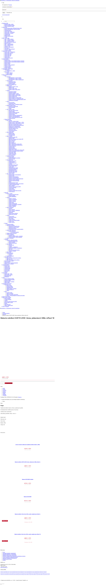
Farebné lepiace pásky (13, 162)
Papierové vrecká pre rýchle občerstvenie (16, 178)
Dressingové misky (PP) (13, 137)
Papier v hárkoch (10, 72)
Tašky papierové (10, 42)
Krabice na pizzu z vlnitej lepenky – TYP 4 (16, 122)
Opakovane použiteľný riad (11, 84)
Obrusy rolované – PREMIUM (14, 210)
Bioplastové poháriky (12, 92)
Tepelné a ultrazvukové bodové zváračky (16, 150)
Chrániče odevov (12, 161)
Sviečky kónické (12, 219)
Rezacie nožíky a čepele (8, 302)
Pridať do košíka (9, 383)
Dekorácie (6, 239)
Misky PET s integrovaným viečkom (13, 259)
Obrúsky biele (11, 202)
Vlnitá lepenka (6, 69)
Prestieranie (11, 212)
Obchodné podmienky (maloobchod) (9, 553)
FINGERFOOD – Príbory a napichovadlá (16, 79)
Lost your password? (5, 14)
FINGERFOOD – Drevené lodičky (15, 77)
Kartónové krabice (5, 58)
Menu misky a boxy (7, 256)
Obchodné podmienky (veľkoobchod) (9, 554)
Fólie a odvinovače (10, 132)
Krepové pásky (12, 29)
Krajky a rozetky (9, 193)
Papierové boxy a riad (11, 262)
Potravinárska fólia (7, 275)
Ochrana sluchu (7, 265)
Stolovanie (6, 192)
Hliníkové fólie (11, 133)
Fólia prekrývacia (7, 304)
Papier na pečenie (12, 158)
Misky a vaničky (9, 136)
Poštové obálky (7, 282)
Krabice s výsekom (7, 65)
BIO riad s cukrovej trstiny (9, 260)
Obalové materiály (7, 119)
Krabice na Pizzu (7, 63)
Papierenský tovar (7, 284)
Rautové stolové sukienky (13, 213)
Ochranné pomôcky (5, 264)
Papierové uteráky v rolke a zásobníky (15, 237)
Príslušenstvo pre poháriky (13, 100)
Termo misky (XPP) (12, 151)
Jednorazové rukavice (12, 228)
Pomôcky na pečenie (10, 155)
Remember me (9, 12)
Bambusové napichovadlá (13, 106)
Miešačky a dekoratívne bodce (12, 240)
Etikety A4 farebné (10, 293)
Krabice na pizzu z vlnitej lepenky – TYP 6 (16, 123)
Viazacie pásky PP (7, 55)
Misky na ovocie (12, 141)
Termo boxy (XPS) (12, 129)
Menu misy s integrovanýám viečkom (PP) (16, 125)
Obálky (3, 277)
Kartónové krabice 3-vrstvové (14, 60)
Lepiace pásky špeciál (8, 31)
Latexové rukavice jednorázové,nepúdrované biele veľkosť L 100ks (27, 444)
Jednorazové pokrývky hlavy (14, 227)
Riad (5, 75)
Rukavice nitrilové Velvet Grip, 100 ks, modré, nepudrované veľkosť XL (28, 534)
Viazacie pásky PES (7, 53)
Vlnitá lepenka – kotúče (11, 70)
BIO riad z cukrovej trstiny (13, 110)
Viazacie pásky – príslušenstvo (9, 51)
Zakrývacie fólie (12, 172)
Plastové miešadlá (12, 242)
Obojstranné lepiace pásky (13, 167)
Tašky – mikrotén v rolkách (9, 41)
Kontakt (4, 560)
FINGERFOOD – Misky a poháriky (15, 78)
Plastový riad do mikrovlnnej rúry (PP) (15, 117)
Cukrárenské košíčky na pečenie (14, 157)
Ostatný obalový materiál (6, 297)
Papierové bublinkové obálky (9, 25)
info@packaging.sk (4, 567)
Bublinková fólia (5, 23)
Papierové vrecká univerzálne (14, 180)
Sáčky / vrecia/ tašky (5, 38)
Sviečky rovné (11, 221)
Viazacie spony (7, 56)
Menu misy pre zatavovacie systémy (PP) (16, 139)
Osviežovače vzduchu (15, 232)
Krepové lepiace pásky (13, 165)
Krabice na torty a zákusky (9, 263)
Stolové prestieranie (10, 207)
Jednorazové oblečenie (11, 225)
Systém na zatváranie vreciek (14, 184)
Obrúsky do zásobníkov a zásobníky (15, 204)
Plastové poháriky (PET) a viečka (15, 95)
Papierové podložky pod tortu (14, 112)
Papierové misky (12, 111)
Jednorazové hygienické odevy (14, 226)
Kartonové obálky (7, 280)
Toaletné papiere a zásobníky (12, 233)
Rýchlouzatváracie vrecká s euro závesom (16, 183)
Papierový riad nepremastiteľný (14, 116)
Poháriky (8, 90)
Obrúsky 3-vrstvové (12, 201)
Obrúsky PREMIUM (12, 205)
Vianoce (10, 254)
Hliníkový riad (11, 87)
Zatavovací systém (12, 154)
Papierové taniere (12, 114)
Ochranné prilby (7, 268)
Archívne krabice (7, 66)
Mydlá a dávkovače (12, 231)
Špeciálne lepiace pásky (13, 171)
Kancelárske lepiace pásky (13, 164)
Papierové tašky (11, 175)
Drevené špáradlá (12, 107)
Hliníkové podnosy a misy (13, 86)
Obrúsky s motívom (12, 206)
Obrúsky (8, 197)
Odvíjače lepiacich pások (8, 36)
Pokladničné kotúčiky (12, 169)
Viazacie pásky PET (7, 54)
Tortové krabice (11, 131)
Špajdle (10, 108)
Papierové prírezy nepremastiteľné (15, 174)
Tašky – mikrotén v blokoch (9, 40)
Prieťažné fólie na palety (13, 170)
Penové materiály (7, 298)
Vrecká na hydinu (12, 189)
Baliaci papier (6, 71)
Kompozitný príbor (12, 103)
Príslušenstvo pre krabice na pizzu (15, 127)
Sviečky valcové (12, 222)
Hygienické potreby (10, 224)
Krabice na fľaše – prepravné (9, 64)
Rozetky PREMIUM (12, 196)
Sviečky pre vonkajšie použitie (14, 220)
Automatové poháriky (12, 91)
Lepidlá (5, 37)
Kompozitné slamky (12, 82)
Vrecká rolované (12, 191)
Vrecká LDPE (11, 188)
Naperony (10, 208)
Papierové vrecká (7, 43)
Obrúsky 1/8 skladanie (13, 199)
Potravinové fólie (12, 135)
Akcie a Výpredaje (5, 306)
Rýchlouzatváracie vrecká (13, 182)
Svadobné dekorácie (10, 255)
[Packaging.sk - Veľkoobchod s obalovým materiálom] (9, 0)
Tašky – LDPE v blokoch (8, 39)
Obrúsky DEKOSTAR (13, 203)
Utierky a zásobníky (10, 238)
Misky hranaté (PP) (12, 140)
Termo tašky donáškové (13, 130)
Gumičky (10, 163)
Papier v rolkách (9, 73)
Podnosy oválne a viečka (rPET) (14, 89)
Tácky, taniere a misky (10, 109)
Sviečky (8, 215)
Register (10, 4)
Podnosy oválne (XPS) (13, 88)
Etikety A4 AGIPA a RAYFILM (12, 294)
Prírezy (10, 181)
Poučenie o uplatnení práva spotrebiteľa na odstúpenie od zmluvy (14, 556)
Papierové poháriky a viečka (14, 93)
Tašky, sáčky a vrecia (10, 173)
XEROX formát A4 (10, 289)
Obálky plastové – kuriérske (9, 281)
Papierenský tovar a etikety (7, 283)
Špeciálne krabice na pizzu (13, 128)
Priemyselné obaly (10, 159)
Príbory (8, 101)
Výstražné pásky (7, 34)
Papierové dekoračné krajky (14, 194)
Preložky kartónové (7, 67)
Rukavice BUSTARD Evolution (27, 479)
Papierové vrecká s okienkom (14, 179)
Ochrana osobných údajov (7, 559)
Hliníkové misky (12, 138)
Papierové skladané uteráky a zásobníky (16, 236)
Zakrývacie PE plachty (6, 296)
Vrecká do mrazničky (12, 187)
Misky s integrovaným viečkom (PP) (15, 144)
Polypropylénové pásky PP (13, 28)
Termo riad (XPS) (12, 118)
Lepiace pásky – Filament (8, 33)
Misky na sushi (11, 142)
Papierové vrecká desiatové (13, 176)
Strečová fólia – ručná (8, 273)
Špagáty (5, 303)
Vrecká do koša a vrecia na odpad (15, 186)
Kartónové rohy (7, 59)
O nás (4, 552)
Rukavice (6, 271)
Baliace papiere (11, 156)
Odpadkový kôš (11, 235)
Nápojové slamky (10, 80)
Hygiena (5, 223)
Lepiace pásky (4, 27)
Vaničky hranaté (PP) (12, 153)
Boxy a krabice (9, 120)
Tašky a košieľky (12, 185)
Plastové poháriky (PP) (13, 96)
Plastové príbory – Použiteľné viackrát (15, 104)
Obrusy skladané (12, 211)
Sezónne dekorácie (10, 252)
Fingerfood (8, 76)
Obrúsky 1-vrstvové (12, 198)
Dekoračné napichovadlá (13, 241)
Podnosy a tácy (9, 85)
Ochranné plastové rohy (8, 57)
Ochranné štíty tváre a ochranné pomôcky (16, 229)
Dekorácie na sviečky (12, 217)
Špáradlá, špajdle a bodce (11, 105)
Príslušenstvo (6, 276)
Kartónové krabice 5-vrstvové (14, 61)
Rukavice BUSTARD (27, 496)
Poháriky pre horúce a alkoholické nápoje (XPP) (17, 99)
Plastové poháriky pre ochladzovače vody (16, 98)
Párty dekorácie (9, 244)
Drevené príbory (12, 102)
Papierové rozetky (12, 195)
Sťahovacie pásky (10, 301)
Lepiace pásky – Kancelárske (9, 32)
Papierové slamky (12, 83)
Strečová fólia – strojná (8, 274)
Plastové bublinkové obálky (9, 26)
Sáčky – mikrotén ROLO (8, 44)
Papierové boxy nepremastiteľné (14, 126)
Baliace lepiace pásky (12, 160)
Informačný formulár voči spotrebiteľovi (10, 558)
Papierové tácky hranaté (13, 113)
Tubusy (8, 290)
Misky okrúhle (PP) (12, 143)
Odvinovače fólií (12, 134)
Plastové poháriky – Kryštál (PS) (14, 94)
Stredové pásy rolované (13, 214)
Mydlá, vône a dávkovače (11, 230)
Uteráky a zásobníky (10, 234)
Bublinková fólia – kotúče (8, 24)
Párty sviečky (11, 218)
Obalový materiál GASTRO (7, 74)
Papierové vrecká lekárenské (14, 177)
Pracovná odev (7, 270)
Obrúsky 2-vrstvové (12, 200)
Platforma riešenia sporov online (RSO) (10, 555)
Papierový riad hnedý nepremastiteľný (15, 115)
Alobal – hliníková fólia (8, 305)
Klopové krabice (7, 62)
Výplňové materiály (7, 299)
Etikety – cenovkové (16, 295)
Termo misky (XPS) (12, 152)
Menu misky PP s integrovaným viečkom (14, 257)
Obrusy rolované (12, 209)
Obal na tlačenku (7, 261)
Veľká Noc (11, 253)
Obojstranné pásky (7, 30)
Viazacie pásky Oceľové (8, 52)
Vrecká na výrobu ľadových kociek (15, 190)
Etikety (5, 291)
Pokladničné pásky (10, 287)
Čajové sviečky (11, 216)
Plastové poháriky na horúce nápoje (15, 97)
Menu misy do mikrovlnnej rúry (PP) (15, 124)
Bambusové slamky (12, 81)
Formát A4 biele (9, 292)
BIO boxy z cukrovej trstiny (14, 121)
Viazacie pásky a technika (6, 50)
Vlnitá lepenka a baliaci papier (7, 68)
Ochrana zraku (7, 266)
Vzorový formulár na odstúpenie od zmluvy (10, 557)
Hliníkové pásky (7, 35)
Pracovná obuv (7, 269)
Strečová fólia (4, 272)
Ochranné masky (7, 267)
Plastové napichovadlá (13, 243)
